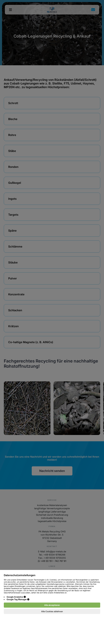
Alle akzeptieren (52, 605)
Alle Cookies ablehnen (52, 611)
